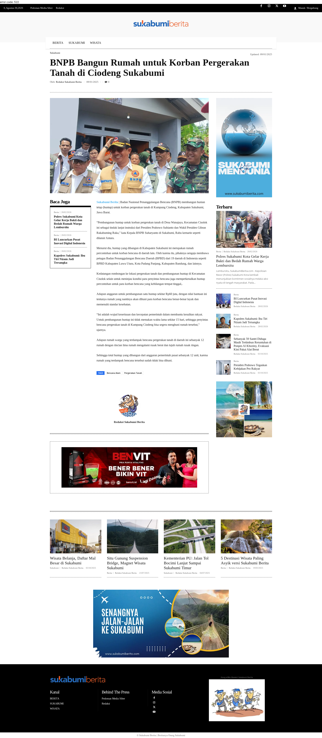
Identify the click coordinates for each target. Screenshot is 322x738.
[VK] (259, 83)
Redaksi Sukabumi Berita (69, 82)
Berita (56, 212)
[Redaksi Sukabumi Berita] (129, 406)
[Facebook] (261, 8)
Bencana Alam (114, 373)
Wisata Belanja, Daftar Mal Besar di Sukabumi (73, 560)
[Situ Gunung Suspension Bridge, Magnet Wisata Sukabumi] (132, 536)
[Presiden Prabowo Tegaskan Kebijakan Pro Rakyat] (223, 367)
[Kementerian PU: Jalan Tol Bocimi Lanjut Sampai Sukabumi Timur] (189, 536)
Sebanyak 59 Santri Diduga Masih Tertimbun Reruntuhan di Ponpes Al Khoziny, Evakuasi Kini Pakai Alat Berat (252, 344)
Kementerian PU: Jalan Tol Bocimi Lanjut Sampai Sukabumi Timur (186, 563)
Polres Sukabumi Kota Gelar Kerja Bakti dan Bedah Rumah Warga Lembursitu (242, 260)
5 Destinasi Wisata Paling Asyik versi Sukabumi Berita (245, 560)
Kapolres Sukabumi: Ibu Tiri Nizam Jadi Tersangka (69, 259)
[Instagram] (269, 8)
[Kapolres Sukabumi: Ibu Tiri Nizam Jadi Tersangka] (223, 321)
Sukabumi (55, 53)
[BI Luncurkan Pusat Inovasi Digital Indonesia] (223, 301)
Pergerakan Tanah (133, 373)
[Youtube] (284, 8)
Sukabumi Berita (107, 202)
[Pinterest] (251, 83)
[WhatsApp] (268, 83)
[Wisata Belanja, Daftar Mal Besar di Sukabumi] (75, 536)
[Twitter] (277, 8)
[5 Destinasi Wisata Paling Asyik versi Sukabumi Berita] (246, 536)
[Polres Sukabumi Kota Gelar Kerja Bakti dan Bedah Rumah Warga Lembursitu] (244, 229)
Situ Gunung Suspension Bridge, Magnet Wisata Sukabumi (127, 563)
